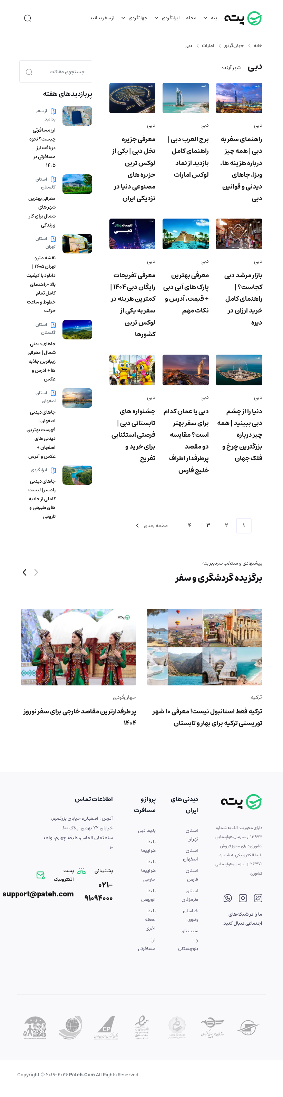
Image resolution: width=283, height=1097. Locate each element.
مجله (191, 18)
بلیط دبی (147, 830)
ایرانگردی (170, 18)
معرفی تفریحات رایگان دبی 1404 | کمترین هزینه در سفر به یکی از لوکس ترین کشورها (132, 305)
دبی (258, 125)
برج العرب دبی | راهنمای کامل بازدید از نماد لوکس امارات (188, 157)
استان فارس (192, 874)
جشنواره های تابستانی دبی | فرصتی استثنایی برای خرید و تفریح (133, 435)
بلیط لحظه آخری (150, 919)
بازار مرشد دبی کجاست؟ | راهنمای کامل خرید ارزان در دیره (243, 299)
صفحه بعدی (155, 525)
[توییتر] (258, 899)
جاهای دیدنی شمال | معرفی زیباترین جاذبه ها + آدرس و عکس (42, 361)
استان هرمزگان (190, 895)
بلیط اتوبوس (148, 895)
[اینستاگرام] (243, 899)
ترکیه (256, 697)
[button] (24, 573)
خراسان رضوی (190, 915)
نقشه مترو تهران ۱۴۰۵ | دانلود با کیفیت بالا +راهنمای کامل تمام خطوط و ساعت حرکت (41, 284)
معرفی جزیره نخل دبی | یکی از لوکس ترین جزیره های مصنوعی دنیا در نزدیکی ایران (134, 169)
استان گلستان (46, 183)
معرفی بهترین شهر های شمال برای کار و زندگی (42, 211)
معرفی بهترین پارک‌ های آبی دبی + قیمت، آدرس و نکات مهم (186, 293)
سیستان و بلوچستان (189, 939)
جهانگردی (137, 18)
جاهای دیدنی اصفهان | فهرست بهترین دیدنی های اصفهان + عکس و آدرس (41, 434)
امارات (208, 45)
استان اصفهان (46, 397)
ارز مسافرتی (147, 944)
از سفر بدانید (102, 18)
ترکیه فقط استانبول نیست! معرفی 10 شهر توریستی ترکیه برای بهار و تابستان (207, 717)
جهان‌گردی (234, 45)
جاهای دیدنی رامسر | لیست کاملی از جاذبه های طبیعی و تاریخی (42, 499)
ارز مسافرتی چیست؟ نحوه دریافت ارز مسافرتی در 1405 (42, 148)
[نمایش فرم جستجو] (27, 18)
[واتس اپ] (228, 899)
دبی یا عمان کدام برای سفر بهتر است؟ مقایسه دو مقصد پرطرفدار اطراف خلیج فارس (186, 441)
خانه (258, 45)
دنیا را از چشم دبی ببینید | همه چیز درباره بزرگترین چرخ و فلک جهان (239, 435)
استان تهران (46, 243)
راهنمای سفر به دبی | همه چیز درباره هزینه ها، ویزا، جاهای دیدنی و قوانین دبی (241, 169)
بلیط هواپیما (148, 846)
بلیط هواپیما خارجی (148, 870)
